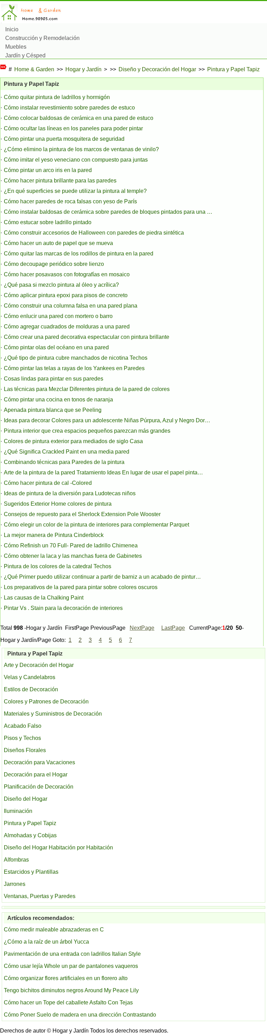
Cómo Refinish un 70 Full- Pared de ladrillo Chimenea (71, 545)
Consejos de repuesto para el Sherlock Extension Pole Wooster (82, 514)
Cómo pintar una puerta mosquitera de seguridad (64, 139)
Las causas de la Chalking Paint (43, 598)
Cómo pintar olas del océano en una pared (56, 347)
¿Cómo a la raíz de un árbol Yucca (46, 942)
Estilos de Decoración (31, 689)
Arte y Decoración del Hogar (39, 665)
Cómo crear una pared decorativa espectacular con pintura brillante (86, 337)
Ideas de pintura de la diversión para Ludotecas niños (70, 493)
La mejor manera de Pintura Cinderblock (54, 535)
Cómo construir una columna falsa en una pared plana (70, 306)
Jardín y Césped (25, 55)
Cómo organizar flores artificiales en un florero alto (66, 978)
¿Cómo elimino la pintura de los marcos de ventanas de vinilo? (81, 149)
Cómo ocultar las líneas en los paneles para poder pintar (73, 128)
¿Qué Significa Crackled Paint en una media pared (66, 452)
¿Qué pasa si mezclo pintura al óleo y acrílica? (61, 285)
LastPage (173, 628)
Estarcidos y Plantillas (31, 872)
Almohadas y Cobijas (30, 835)
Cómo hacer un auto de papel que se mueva (58, 243)
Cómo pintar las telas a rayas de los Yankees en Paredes (74, 368)
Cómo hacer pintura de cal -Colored (48, 483)
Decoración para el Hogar (35, 774)
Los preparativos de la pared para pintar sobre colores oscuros (80, 587)
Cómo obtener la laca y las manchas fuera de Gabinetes (73, 556)
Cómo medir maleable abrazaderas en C (54, 929)
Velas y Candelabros (29, 677)
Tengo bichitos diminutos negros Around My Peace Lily (71, 990)
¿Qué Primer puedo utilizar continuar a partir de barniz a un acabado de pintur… (102, 577)
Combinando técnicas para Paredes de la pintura (64, 462)
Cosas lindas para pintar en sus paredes (53, 379)
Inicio (11, 29)
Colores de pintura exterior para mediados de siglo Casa (73, 441)
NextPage (142, 628)
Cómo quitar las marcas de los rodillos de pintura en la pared (78, 253)
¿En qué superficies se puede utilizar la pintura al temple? (75, 191)
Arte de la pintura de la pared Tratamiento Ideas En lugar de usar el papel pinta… (103, 472)
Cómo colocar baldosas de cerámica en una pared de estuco (78, 118)
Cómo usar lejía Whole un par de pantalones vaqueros (71, 966)
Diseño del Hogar (25, 799)
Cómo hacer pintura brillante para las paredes (60, 181)
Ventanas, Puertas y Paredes (39, 896)
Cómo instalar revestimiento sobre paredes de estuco (69, 108)
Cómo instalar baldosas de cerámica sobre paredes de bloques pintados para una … (108, 212)
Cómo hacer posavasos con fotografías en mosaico (67, 274)
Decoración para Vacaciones (39, 762)
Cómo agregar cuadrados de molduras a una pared (67, 326)
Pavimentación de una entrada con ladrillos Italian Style (72, 954)
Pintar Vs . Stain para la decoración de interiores (63, 608)
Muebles (15, 47)
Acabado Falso (22, 726)
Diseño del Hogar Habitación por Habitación (58, 847)
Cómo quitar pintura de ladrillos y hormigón (57, 97)
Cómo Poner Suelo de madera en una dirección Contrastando (80, 1015)
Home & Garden (34, 69)
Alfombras (16, 860)
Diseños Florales (25, 750)
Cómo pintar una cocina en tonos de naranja (58, 399)
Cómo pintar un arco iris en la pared (48, 170)
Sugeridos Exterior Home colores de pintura (58, 504)
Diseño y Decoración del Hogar (157, 69)
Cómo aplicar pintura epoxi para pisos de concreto (66, 295)
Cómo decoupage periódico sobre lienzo (54, 264)
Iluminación (18, 811)
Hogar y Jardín (83, 69)
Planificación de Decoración (38, 787)
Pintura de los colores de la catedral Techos (57, 566)
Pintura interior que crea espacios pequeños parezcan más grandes (87, 431)
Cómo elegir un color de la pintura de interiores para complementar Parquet (96, 525)
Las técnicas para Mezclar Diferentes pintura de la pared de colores (87, 389)
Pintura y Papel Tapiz (233, 69)
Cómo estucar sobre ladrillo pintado (47, 222)
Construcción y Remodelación (42, 38)
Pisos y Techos (22, 738)
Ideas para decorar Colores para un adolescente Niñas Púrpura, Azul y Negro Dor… (107, 420)
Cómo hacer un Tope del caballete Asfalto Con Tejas (68, 1002)
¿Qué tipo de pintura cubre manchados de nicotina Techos (75, 358)
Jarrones (14, 884)
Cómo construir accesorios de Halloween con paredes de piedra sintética (94, 233)
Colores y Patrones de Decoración (46, 701)
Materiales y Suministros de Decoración (53, 714)
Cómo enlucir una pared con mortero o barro (58, 316)
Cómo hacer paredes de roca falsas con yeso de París (70, 201)
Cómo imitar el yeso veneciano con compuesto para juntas (76, 160)
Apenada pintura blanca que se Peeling (53, 410)
